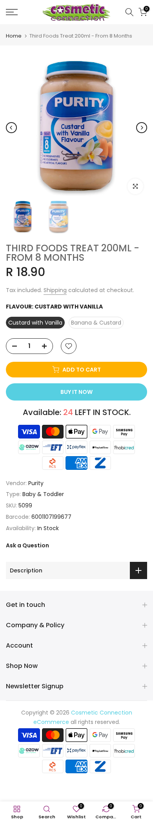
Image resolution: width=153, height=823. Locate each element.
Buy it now (76, 392)
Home (14, 35)
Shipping (55, 290)
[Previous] (11, 127)
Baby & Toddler (43, 494)
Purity (36, 483)
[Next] (141, 127)
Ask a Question (27, 545)
